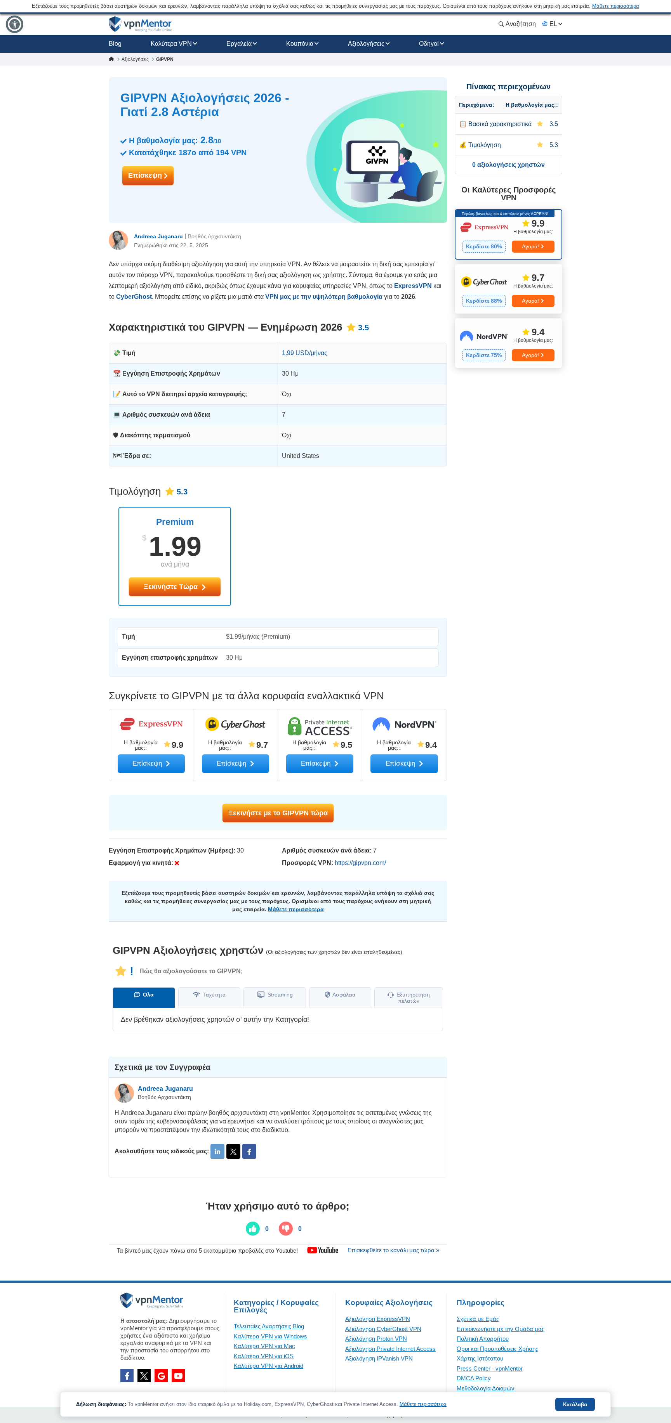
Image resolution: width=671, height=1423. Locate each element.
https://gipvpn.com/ (360, 863)
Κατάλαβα (575, 1404)
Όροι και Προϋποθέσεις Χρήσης (497, 1348)
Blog (115, 43)
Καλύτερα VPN (171, 43)
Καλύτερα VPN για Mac (264, 1346)
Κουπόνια (299, 43)
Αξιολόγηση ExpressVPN (377, 1319)
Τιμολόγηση (484, 145)
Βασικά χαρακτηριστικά (500, 124)
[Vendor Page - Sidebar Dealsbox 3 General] (508, 343)
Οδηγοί (429, 43)
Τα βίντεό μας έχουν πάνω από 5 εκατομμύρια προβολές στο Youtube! (207, 1250)
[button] (14, 24)
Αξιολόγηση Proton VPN (376, 1338)
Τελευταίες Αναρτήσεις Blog (269, 1326)
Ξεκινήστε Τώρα (172, 587)
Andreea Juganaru (158, 236)
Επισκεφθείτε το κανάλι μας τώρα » (393, 1250)
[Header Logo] (140, 24)
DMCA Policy (474, 1378)
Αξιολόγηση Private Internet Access (390, 1348)
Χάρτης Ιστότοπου (480, 1358)
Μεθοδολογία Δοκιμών (486, 1388)
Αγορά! (530, 246)
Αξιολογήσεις (366, 43)
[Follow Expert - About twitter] (233, 1151)
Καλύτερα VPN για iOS (264, 1356)
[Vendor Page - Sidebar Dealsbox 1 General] (508, 234)
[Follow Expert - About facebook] (249, 1151)
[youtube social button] (178, 1375)
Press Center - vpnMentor (490, 1368)
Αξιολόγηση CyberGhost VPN (383, 1329)
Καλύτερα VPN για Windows (270, 1336)
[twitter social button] (144, 1375)
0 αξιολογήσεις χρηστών (508, 164)
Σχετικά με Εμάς (478, 1319)
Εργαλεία (239, 43)
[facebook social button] (127, 1375)
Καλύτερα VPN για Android (268, 1365)
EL (553, 24)
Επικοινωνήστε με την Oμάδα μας (500, 1329)
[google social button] (161, 1375)
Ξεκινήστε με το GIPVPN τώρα (278, 813)
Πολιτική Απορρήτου (483, 1338)
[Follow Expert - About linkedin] (217, 1151)
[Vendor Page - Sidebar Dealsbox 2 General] (508, 288)
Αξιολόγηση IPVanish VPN (379, 1358)
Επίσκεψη (146, 175)
